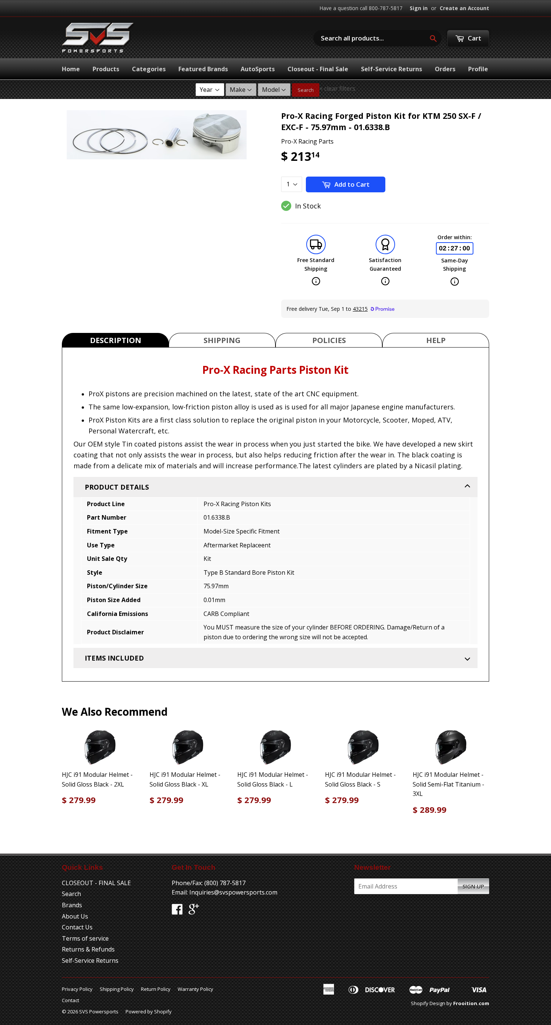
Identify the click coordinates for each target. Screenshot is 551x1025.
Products (106, 69)
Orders (445, 69)
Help (436, 340)
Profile (478, 69)
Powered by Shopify (149, 1011)
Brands (72, 905)
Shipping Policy (117, 989)
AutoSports (258, 69)
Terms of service (85, 938)
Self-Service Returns (391, 69)
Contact (70, 1000)
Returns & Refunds (88, 949)
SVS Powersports (98, 1011)
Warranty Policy (195, 989)
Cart (473, 38)
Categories (149, 69)
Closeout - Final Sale (317, 69)
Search (306, 90)
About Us (75, 916)
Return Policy (156, 989)
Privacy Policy (77, 989)
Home (71, 69)
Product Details (117, 487)
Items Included (114, 657)
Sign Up (473, 886)
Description (115, 340)
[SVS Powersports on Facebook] (177, 911)
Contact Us (77, 927)
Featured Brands (203, 69)
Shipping (222, 340)
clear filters (337, 88)
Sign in (419, 8)
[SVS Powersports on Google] (193, 911)
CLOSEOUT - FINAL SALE (96, 883)
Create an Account (464, 8)
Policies (329, 340)
